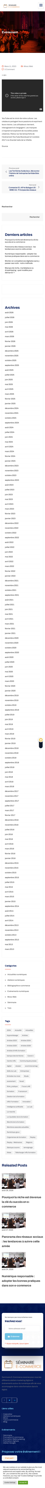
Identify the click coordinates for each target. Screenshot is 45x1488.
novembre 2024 (11, 413)
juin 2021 (9, 609)
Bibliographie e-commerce (18, 986)
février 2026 (10, 341)
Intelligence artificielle (15, 1107)
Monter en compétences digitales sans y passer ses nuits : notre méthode (22, 262)
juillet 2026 (9, 317)
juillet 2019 (9, 715)
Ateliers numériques (16, 980)
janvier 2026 (10, 346)
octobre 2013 (10, 935)
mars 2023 (9, 509)
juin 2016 (9, 834)
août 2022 (9, 542)
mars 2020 (9, 681)
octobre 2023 (10, 475)
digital (9, 1066)
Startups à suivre (13, 1147)
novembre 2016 (11, 825)
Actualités (29, 1030)
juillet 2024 (9, 432)
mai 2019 (9, 724)
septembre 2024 (12, 423)
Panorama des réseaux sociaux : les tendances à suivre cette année (20, 248)
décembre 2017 (11, 791)
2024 (9, 1030)
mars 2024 (9, 451)
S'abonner (15, 1336)
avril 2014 (9, 920)
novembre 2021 (11, 585)
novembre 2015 (11, 868)
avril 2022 (9, 561)
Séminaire (11, 1002)
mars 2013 (9, 949)
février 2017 (10, 815)
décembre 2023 (11, 466)
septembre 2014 (12, 906)
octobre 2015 (10, 873)
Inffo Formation (12, 1102)
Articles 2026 (26, 1046)
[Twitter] (9, 1400)
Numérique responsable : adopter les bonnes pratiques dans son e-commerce (22, 255)
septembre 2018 (12, 763)
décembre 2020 (11, 638)
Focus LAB (26, 1086)
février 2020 (10, 686)
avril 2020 (9, 676)
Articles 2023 (12, 1040)
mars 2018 (9, 786)
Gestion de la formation (15, 1096)
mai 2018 (9, 777)
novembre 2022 (11, 528)
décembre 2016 (11, 820)
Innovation (26, 1102)
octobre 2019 (10, 705)
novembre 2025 (11, 356)
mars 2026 (9, 336)
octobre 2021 (10, 590)
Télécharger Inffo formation (25, 1152)
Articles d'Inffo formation (16, 1051)
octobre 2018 (10, 758)
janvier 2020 (10, 691)
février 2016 (10, 854)
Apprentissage (12, 1035)
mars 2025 (9, 394)
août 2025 (9, 370)
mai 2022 (9, 557)
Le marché (11, 1112)
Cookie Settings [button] (9, 1482)
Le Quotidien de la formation (17, 1117)
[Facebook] (4, 1400)
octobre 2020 (10, 648)
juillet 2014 (9, 916)
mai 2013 (9, 944)
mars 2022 (9, 566)
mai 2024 (9, 442)
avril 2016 (9, 844)
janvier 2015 (10, 901)
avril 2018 (9, 782)
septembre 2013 (12, 940)
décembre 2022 (11, 523)
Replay (32, 1137)
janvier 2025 (10, 403)
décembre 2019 (11, 695)
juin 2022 (9, 552)
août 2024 (9, 427)
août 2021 (9, 600)
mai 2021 (9, 614)
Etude (26, 1076)
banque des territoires (15, 1056)
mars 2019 (9, 734)
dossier (18, 1066)
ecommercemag (31, 1066)
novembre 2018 (11, 753)
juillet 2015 (9, 882)
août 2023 (9, 485)
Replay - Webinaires (14, 1142)
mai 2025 (9, 384)
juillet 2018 (9, 767)
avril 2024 (9, 447)
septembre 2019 (12, 710)
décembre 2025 (11, 351)
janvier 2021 (10, 633)
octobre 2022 (10, 533)
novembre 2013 (11, 930)
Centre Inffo (11, 1061)
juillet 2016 (9, 830)
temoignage (28, 1147)
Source (5, 146)
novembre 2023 (11, 471)
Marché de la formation (15, 1122)
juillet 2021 (9, 605)
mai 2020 (9, 672)
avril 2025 (9, 389)
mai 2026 (9, 327)
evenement (11, 1081)
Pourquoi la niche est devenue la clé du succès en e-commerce (21, 241)
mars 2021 (9, 624)
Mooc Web (28, 66)
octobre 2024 (10, 418)
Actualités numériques (17, 974)
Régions (29, 1142)
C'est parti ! (9, 1458)
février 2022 (10, 571)
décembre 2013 (11, 925)
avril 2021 (9, 619)
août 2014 (9, 911)
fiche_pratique (12, 1086)
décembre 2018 (11, 748)
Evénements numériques (18, 991)
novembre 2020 (11, 643)
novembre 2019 (11, 700)
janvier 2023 (10, 518)
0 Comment (10, 69)
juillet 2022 (9, 547)
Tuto (9, 1008)
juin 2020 (9, 667)
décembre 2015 (11, 863)
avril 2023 (9, 504)
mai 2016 (9, 839)
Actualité (18, 1030)
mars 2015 (9, 897)
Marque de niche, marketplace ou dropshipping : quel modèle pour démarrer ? (19, 270)
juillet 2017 (9, 806)
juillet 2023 (9, 490)
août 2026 (9, 312)
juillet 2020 (9, 662)
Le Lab (29, 1107)
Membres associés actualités (18, 1127)
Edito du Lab (11, 1071)
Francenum (22, 1091)
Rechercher (7, 207)
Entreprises (24, 1071)
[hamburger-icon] (41, 5)
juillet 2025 (9, 375)
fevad (22, 1081)
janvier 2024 (10, 461)
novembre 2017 (11, 796)
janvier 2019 (10, 743)
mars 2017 (9, 810)
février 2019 (10, 739)
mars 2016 (9, 849)
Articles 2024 (26, 1040)
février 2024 (10, 456)
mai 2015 (9, 887)
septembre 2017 (12, 801)
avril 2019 (9, 729)
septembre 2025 (12, 365)
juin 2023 (9, 494)
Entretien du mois (13, 1076)
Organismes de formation (16, 1137)
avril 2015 (9, 892)
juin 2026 (9, 322)
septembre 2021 (12, 595)
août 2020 (9, 657)
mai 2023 (9, 499)
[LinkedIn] (14, 1400)
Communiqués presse (28, 1061)
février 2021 (10, 629)
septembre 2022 (12, 537)
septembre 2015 (12, 877)
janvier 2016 (10, 858)
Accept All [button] (23, 1482)
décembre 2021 (11, 581)
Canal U (30, 1056)
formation (10, 1091)
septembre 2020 (12, 652)
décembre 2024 (11, 408)
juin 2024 (9, 437)
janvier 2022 (10, 576)
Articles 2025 (12, 1046)
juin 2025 (9, 380)
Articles (25, 1035)
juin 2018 (9, 772)
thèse (9, 1152)
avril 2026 (9, 332)
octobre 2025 (10, 360)
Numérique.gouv (13, 1132)
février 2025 (10, 399)
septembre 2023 (12, 480)
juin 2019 (9, 719)
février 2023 (10, 514)
